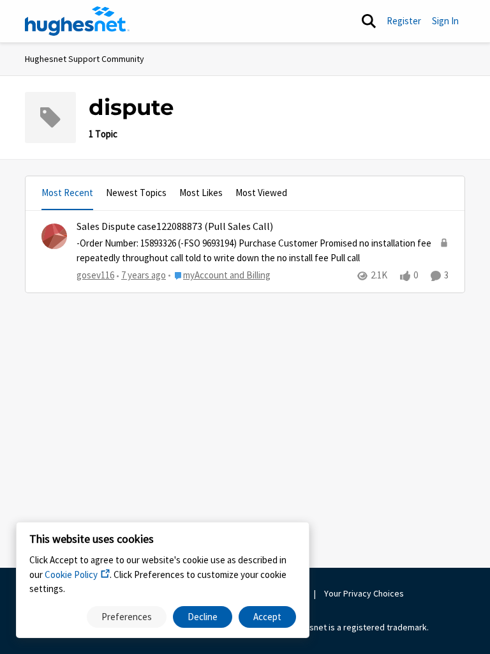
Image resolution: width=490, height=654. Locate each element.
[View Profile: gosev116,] (54, 236)
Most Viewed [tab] (261, 192)
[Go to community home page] (77, 21)
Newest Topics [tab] (136, 192)
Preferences (126, 617)
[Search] (368, 21)
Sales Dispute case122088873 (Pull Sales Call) (175, 226)
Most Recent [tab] (67, 192)
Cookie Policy (71, 574)
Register (404, 21)
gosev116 (95, 275)
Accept (267, 617)
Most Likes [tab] (201, 192)
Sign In (445, 21)
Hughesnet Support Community (84, 59)
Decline (203, 617)
